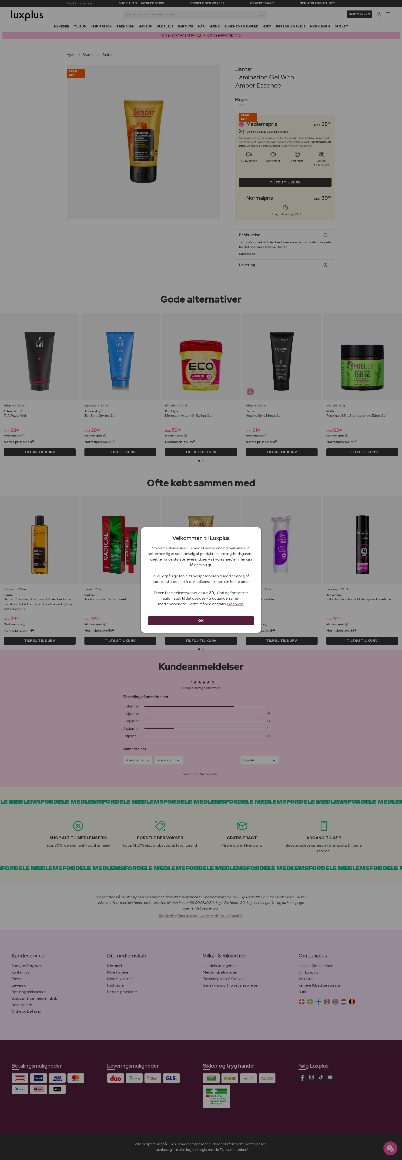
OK (201, 621)
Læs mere (235, 604)
